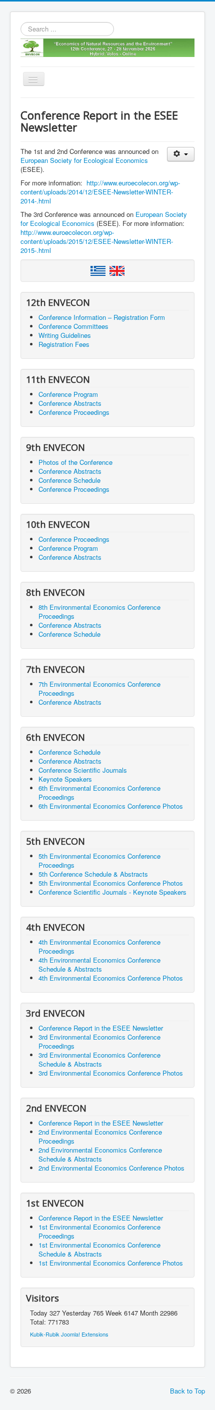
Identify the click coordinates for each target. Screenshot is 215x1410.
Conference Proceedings (74, 412)
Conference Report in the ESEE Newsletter (100, 1028)
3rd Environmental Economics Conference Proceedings (99, 1041)
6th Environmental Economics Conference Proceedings (99, 792)
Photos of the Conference (75, 462)
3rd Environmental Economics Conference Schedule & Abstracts (99, 1059)
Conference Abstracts (70, 403)
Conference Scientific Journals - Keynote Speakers (112, 892)
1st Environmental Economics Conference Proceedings (99, 1231)
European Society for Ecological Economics (84, 160)
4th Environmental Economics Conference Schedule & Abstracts (99, 964)
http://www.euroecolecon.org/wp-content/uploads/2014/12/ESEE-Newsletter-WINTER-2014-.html (100, 191)
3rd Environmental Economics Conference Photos (110, 1073)
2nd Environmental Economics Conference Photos (111, 1168)
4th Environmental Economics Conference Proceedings (99, 946)
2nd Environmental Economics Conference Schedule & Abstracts (100, 1154)
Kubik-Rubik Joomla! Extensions (69, 1334)
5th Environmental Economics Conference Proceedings (99, 860)
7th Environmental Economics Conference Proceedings (99, 688)
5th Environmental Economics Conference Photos (110, 883)
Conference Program (68, 394)
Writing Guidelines (64, 335)
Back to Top (187, 1391)
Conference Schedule (69, 480)
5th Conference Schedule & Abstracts (93, 874)
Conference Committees (73, 326)
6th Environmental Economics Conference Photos (110, 806)
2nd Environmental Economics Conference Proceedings (100, 1136)
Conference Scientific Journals (82, 770)
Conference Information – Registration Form (101, 317)
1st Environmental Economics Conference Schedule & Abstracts (99, 1249)
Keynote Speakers (65, 779)
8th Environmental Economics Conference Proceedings (99, 611)
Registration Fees (64, 344)
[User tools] (180, 154)
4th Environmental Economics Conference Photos (110, 978)
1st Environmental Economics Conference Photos (110, 1263)
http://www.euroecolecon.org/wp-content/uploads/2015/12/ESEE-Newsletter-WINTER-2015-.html (96, 241)
